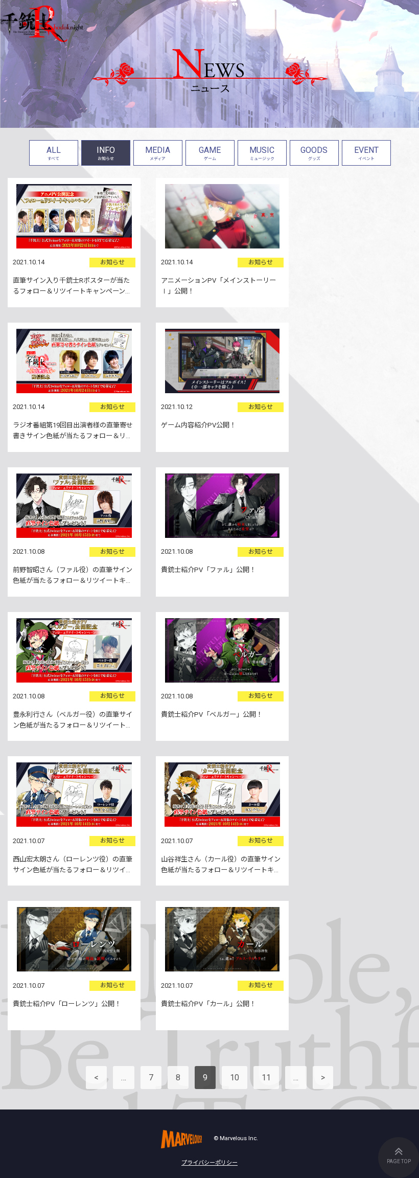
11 (266, 1077)
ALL (53, 153)
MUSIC (261, 153)
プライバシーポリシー (209, 1163)
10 (234, 1077)
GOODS (314, 153)
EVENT (366, 153)
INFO (106, 153)
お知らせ (112, 262)
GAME (210, 153)
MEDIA (157, 153)
